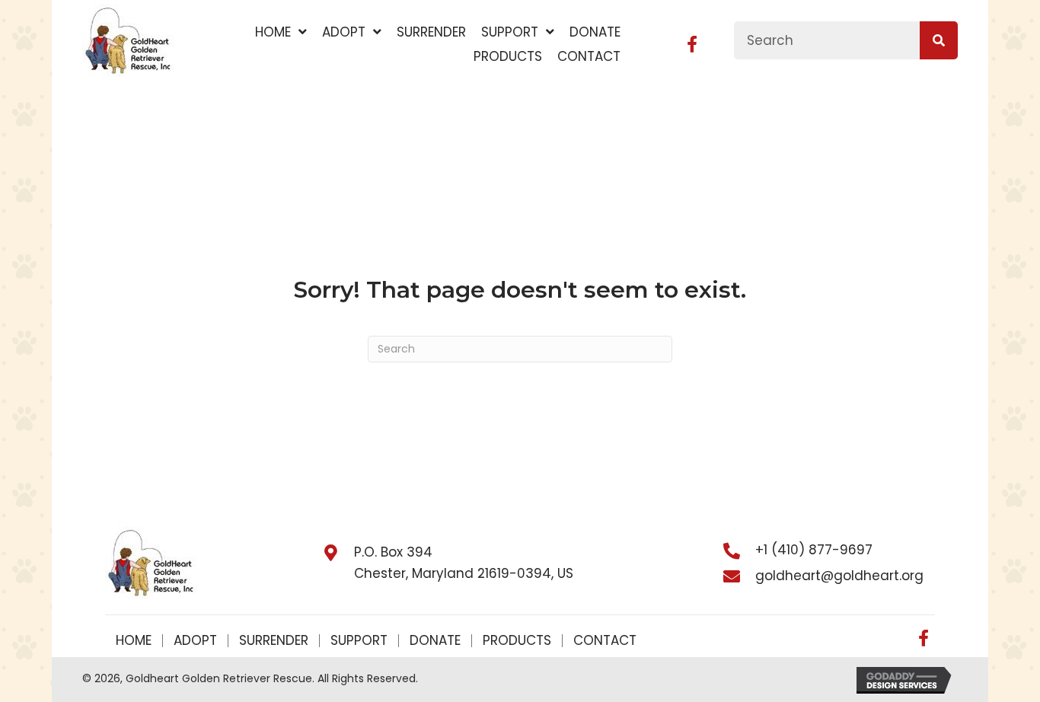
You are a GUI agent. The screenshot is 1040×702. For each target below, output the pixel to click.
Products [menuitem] (517, 640)
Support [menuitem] (359, 640)
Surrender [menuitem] (273, 640)
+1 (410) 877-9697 (814, 550)
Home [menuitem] (134, 640)
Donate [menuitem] (435, 640)
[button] (692, 44)
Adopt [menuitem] (195, 640)
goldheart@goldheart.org (839, 575)
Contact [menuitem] (604, 640)
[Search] (939, 40)
